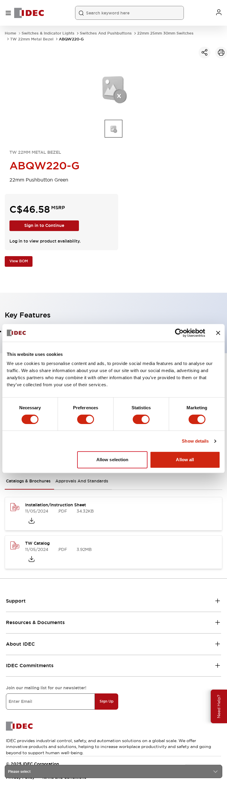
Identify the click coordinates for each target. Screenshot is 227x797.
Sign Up (107, 701)
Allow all (185, 459)
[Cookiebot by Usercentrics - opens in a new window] (179, 332)
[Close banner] (218, 333)
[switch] (85, 419)
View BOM (18, 261)
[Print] (221, 52)
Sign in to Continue (44, 225)
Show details (195, 440)
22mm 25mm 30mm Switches (165, 33)
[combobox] (113, 771)
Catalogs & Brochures (28, 481)
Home (10, 33)
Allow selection (112, 459)
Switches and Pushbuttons (106, 33)
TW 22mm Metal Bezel (31, 39)
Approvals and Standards (81, 481)
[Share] (204, 52)
